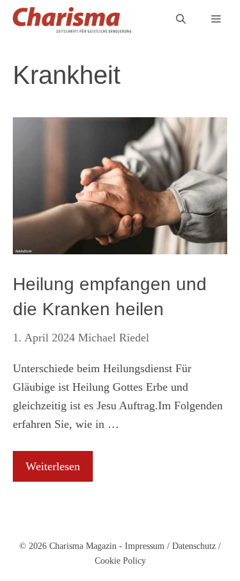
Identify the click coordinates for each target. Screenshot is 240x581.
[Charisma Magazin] (72, 20)
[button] (180, 19)
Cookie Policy (120, 561)
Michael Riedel (113, 337)
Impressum (144, 546)
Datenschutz (194, 546)
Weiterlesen (53, 466)
